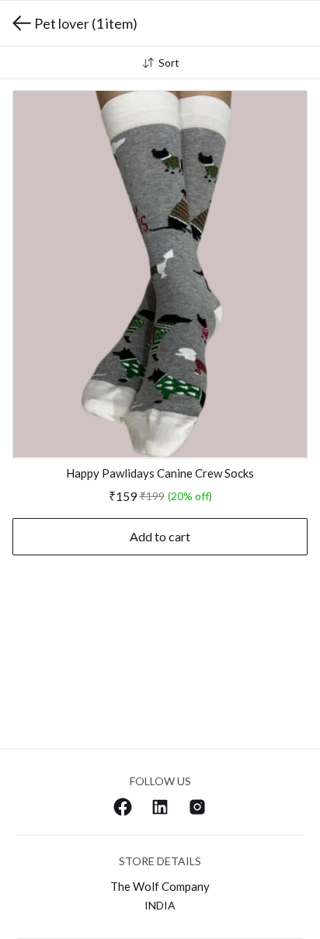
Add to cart (160, 536)
